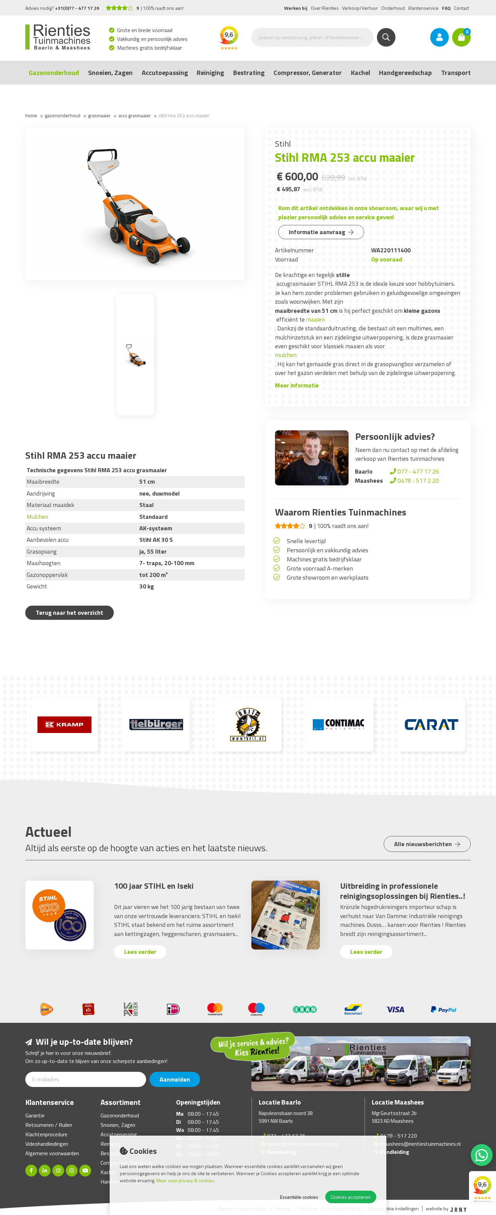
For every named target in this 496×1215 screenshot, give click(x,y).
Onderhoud (393, 7)
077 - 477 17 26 (417, 471)
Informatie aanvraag (318, 231)
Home (31, 115)
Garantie (35, 1115)
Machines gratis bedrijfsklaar (149, 48)
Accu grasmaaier (134, 115)
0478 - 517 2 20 (417, 480)
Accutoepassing (165, 72)
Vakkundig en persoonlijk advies (152, 39)
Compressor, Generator (308, 72)
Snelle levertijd (306, 541)
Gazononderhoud (54, 72)
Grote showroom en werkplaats (327, 577)
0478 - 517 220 (398, 1136)
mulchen (286, 354)
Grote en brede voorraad (144, 30)
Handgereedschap (405, 72)
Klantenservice (423, 7)
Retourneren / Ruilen (48, 1125)
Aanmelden (175, 1079)
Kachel (360, 72)
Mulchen (37, 516)
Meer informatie (297, 385)
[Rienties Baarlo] (58, 1170)
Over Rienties (325, 7)
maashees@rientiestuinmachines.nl (420, 1144)
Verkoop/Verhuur (360, 7)
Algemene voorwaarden (52, 1153)
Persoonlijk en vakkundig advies (327, 550)
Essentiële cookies (299, 1196)
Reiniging (210, 72)
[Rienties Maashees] (72, 1170)
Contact (461, 7)
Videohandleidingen (46, 1144)
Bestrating (249, 72)
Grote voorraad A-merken (320, 568)
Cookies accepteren (351, 1196)
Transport (456, 72)
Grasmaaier (99, 115)
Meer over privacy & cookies (185, 1180)
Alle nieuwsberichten (423, 844)
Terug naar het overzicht (69, 612)
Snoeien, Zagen (110, 72)
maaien (315, 319)
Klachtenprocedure (46, 1134)
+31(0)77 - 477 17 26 (77, 7)
